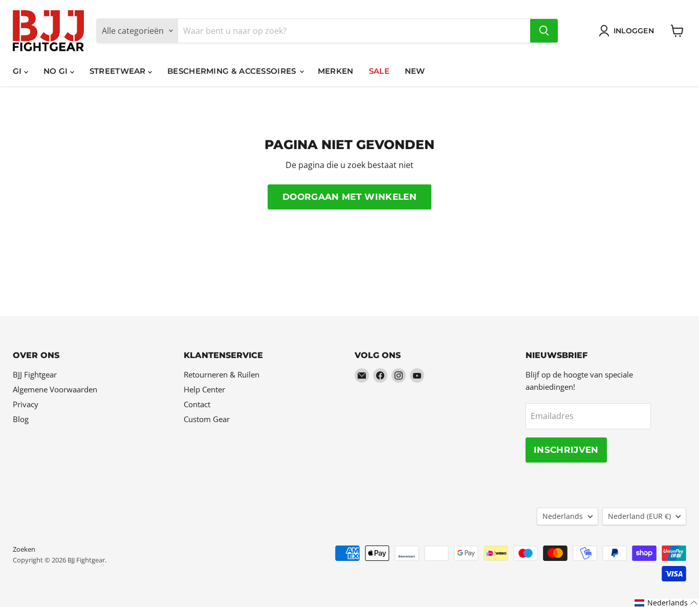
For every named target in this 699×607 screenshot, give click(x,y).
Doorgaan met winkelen (349, 197)
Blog (21, 419)
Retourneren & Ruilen (221, 374)
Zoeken (24, 549)
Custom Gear (207, 419)
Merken (336, 71)
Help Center (204, 389)
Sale (379, 71)
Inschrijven (566, 450)
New (415, 71)
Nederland (639, 516)
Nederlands (562, 516)
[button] (666, 603)
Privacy (25, 404)
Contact (197, 404)
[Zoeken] (544, 31)
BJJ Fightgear (35, 374)
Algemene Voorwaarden (55, 389)
